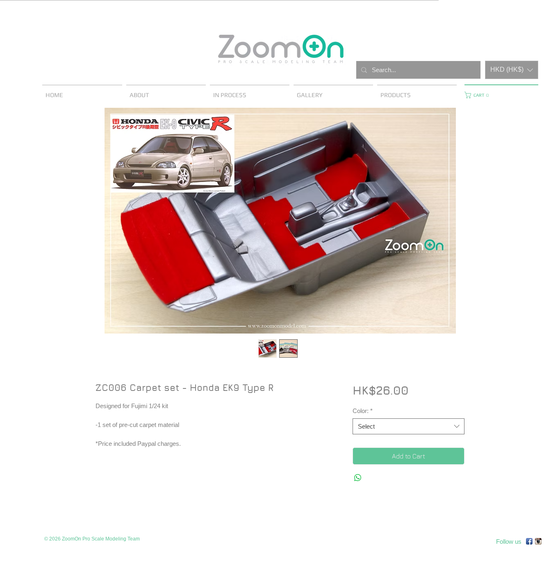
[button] (511, 70)
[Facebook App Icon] (529, 541)
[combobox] (408, 426)
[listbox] (511, 70)
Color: (363, 410)
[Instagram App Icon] (538, 541)
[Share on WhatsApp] (358, 478)
